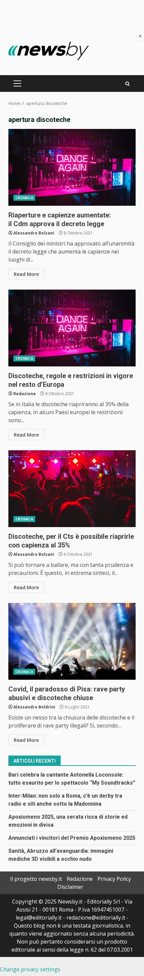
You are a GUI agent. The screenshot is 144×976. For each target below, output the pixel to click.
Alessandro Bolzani (33, 233)
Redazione (24, 393)
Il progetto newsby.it (36, 878)
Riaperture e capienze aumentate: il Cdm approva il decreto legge (72, 167)
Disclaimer (70, 886)
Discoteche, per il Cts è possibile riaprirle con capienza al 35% (72, 488)
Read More (26, 274)
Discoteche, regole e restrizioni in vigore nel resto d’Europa (72, 328)
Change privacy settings (30, 969)
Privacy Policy (114, 878)
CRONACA (24, 197)
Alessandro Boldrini (34, 707)
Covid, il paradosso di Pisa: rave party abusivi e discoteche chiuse (72, 641)
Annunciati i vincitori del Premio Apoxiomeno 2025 (71, 838)
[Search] (127, 83)
